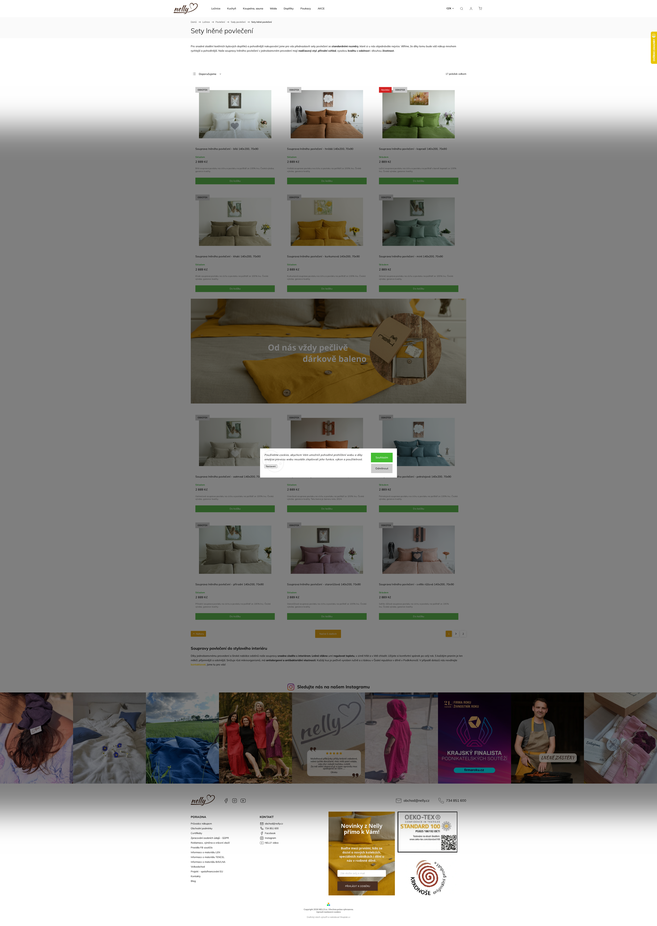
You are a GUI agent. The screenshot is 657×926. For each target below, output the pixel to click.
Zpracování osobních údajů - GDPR (210, 837)
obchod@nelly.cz (416, 800)
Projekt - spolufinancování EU (207, 871)
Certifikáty (196, 833)
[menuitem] (215, 8)
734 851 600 (456, 800)
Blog (193, 881)
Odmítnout (381, 468)
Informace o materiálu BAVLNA (208, 861)
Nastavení (271, 466)
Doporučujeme (207, 74)
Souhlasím (382, 457)
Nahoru (200, 633)
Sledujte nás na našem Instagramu (333, 686)
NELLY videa (243, 800)
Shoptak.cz (345, 917)
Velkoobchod (198, 866)
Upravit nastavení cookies (328, 912)
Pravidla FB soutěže (202, 847)
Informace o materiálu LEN (205, 852)
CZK (449, 8)
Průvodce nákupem (201, 823)
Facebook (226, 800)
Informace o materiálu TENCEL (207, 857)
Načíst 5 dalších (328, 633)
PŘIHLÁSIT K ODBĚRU (357, 886)
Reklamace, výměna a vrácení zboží (210, 842)
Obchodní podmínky (201, 828)
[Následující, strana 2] (456, 634)
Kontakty (196, 876)
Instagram (234, 800)
